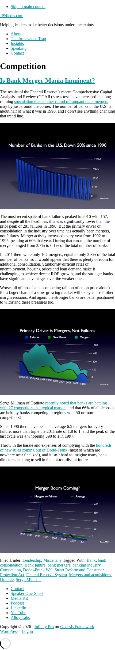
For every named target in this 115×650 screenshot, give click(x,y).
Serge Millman (28, 579)
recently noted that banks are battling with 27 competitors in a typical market (53, 405)
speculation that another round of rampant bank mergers (61, 101)
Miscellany (52, 560)
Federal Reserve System (46, 574)
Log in (27, 631)
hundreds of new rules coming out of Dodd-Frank (56, 447)
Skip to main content (28, 6)
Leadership (31, 560)
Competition (10, 570)
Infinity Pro (44, 626)
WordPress (9, 631)
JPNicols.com (11, 15)
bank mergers (59, 565)
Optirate (7, 579)
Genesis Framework (77, 626)
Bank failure (35, 565)
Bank (91, 560)
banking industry (86, 565)
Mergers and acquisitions (90, 574)
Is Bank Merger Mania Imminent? (47, 80)
